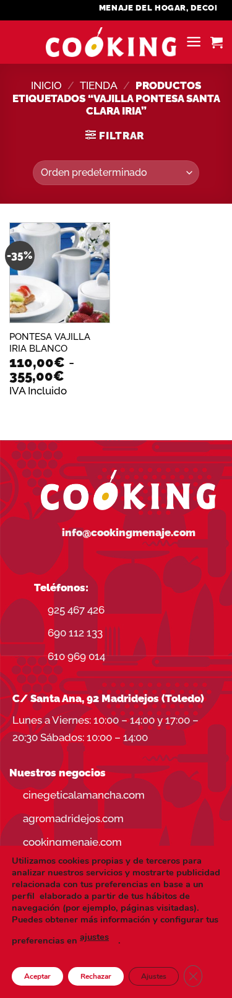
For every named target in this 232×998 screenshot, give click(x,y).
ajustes (94, 937)
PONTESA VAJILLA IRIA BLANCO (49, 342)
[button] (194, 42)
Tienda (99, 85)
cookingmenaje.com (72, 842)
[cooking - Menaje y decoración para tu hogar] (111, 42)
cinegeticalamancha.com (84, 795)
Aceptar (37, 976)
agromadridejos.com (73, 818)
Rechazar (95, 976)
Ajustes (153, 976)
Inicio (46, 85)
